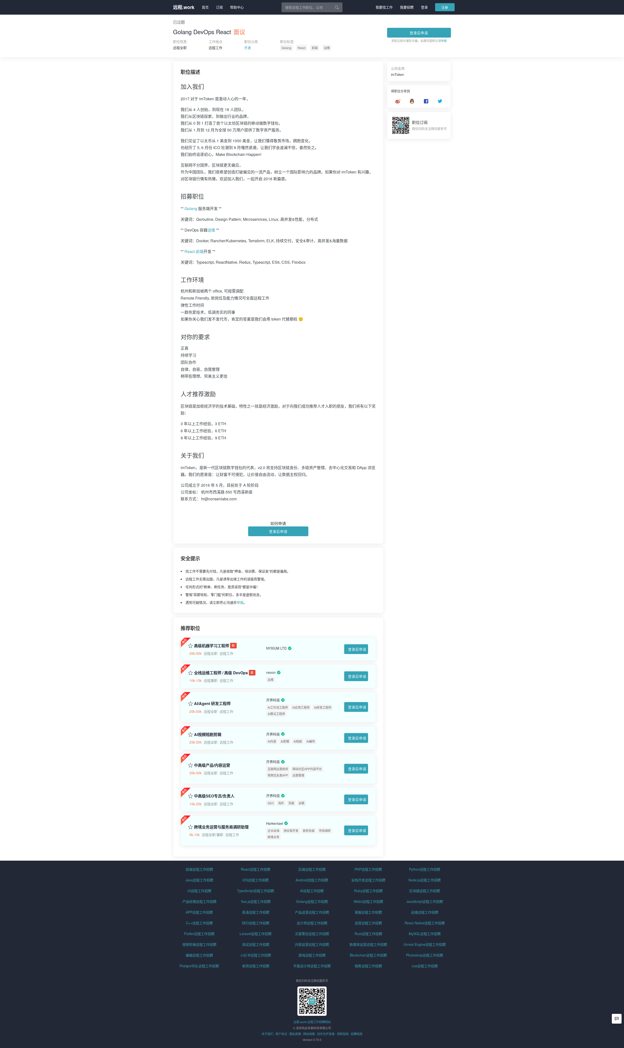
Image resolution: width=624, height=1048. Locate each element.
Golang (286, 48)
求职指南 (343, 1034)
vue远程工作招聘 (425, 965)
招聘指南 (356, 1034)
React (301, 48)
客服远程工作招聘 (368, 912)
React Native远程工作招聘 (425, 922)
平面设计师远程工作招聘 (312, 965)
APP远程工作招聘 (199, 912)
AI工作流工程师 (278, 707)
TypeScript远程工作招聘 (255, 890)
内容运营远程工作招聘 (312, 944)
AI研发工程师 (322, 707)
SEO (271, 803)
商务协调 (308, 830)
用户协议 (281, 1034)
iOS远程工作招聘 (256, 879)
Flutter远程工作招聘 (199, 933)
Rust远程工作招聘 (368, 933)
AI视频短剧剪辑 (207, 734)
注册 (444, 7)
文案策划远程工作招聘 (312, 933)
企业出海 (273, 830)
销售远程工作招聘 (368, 965)
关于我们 (267, 1034)
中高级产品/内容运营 (212, 765)
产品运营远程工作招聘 (312, 912)
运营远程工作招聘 (368, 922)
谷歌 (301, 803)
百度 (291, 803)
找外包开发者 (326, 1034)
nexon (271, 672)
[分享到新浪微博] (398, 101)
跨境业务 (273, 837)
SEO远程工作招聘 (255, 922)
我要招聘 (407, 7)
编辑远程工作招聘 (199, 955)
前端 (315, 48)
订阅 (219, 7)
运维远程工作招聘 (424, 912)
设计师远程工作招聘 (312, 922)
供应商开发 (291, 830)
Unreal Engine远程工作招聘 (424, 944)
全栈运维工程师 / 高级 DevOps (221, 672)
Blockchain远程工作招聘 (368, 955)
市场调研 (325, 830)
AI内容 (272, 741)
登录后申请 (419, 32)
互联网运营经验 (278, 769)
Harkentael (274, 823)
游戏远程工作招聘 (312, 955)
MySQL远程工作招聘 (425, 933)
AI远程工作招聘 (312, 890)
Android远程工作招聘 (312, 879)
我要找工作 (384, 7)
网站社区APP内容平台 (307, 769)
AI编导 (310, 741)
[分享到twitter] (440, 101)
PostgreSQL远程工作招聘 (199, 965)
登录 (424, 7)
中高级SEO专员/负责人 (214, 796)
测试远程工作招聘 (255, 944)
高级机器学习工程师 (211, 645)
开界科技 (273, 700)
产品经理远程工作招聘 (199, 901)
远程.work (184, 7)
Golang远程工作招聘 (312, 901)
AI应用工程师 (301, 707)
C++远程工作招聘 (199, 922)
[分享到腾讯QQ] (412, 101)
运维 (327, 48)
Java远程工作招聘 (199, 879)
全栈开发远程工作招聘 (368, 879)
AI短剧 (297, 741)
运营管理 (298, 775)
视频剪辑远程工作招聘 (199, 944)
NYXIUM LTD (276, 648)
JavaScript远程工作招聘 (424, 901)
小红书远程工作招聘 (255, 955)
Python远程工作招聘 (424, 869)
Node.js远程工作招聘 (425, 879)
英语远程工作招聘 (255, 912)
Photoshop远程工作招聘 (424, 955)
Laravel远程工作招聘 (256, 933)
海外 (281, 803)
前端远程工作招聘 (199, 869)
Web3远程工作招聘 (368, 901)
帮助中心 (237, 7)
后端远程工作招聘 (312, 869)
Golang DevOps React (202, 32)
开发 (247, 47)
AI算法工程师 (276, 714)
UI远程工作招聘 (199, 890)
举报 (444, 41)
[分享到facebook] (426, 101)
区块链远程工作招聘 (424, 890)
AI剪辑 (285, 741)
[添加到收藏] (190, 645)
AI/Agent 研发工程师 (212, 703)
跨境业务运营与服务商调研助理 (221, 827)
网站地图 (309, 1034)
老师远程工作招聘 (255, 965)
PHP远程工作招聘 (368, 869)
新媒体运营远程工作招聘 (368, 944)
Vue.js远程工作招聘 (256, 901)
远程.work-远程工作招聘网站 (312, 1022)
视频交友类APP (278, 775)
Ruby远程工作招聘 (368, 890)
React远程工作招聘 (255, 869)
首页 (205, 7)
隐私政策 (295, 1034)
